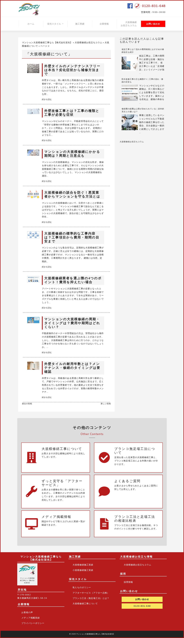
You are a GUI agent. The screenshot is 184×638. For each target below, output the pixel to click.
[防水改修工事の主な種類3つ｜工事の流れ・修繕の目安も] (130, 93)
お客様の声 (27, 612)
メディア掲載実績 (30, 617)
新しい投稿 (106, 403)
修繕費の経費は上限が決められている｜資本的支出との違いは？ (143, 110)
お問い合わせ (153, 23)
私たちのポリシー (82, 587)
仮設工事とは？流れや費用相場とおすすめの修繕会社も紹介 (143, 50)
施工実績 (79, 23)
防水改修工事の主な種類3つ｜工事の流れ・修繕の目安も (142, 80)
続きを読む (47, 99)
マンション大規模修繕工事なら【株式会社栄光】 (47, 42)
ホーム (30, 23)
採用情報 (128, 582)
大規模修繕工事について (85, 603)
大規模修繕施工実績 (83, 564)
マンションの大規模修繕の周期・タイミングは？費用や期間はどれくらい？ (72, 323)
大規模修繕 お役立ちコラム (131, 24)
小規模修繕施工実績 (83, 570)
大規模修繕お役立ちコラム (88, 42)
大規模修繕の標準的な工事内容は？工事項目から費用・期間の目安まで (71, 237)
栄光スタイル (54, 23)
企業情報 (104, 23)
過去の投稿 (27, 403)
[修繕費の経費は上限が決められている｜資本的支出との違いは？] (130, 122)
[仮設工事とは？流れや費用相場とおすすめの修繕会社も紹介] (130, 63)
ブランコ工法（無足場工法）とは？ (91, 598)
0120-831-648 (153, 6)
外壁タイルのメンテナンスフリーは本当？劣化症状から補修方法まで (72, 70)
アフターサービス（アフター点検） (91, 592)
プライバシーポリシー (32, 623)
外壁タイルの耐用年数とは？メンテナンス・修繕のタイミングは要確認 (72, 367)
